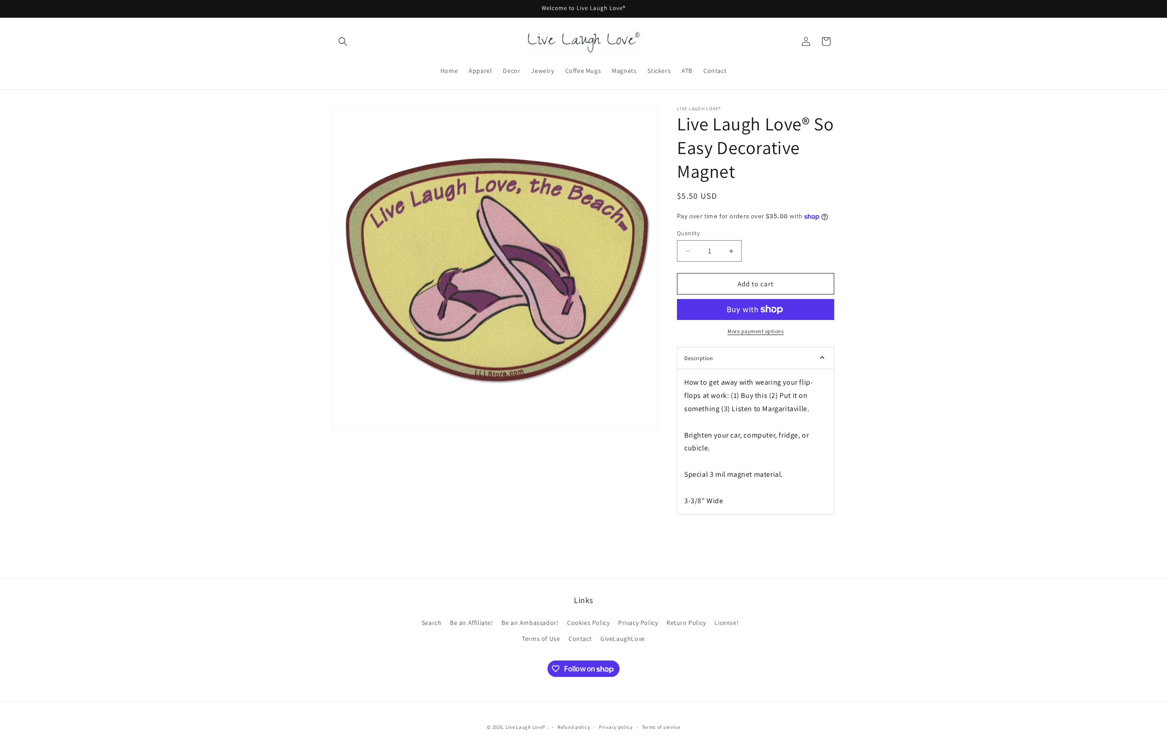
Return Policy (686, 623)
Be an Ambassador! (529, 623)
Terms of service (661, 727)
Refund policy (574, 727)
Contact (580, 639)
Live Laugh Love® (526, 727)
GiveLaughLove (622, 639)
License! (726, 623)
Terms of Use (541, 639)
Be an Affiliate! (471, 623)
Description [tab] (698, 358)
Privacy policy (616, 727)
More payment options (756, 331)
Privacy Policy (638, 623)
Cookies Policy (588, 623)
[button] (343, 41)
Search (432, 623)
